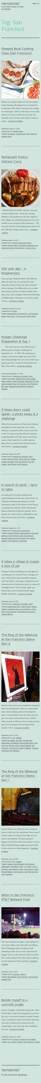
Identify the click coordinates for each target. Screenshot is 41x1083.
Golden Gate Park (13, 607)
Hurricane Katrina (21, 462)
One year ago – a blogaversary (13, 271)
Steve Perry (11, 316)
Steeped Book (18, 131)
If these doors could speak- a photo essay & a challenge (19, 414)
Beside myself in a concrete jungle (14, 1002)
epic (21, 867)
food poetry (22, 245)
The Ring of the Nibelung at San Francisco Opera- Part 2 (19, 639)
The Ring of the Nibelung (10, 751)
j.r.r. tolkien (28, 867)
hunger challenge (18, 381)
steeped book (6, 136)
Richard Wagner (25, 746)
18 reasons (11, 134)
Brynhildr (19, 740)
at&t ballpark (12, 977)
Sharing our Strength (20, 376)
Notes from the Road (28, 1039)
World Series (31, 316)
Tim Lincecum (21, 316)
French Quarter (24, 459)
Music (21, 869)
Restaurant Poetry (24, 243)
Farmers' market (13, 533)
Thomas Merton (7, 614)
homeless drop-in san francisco (19, 609)
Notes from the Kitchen (21, 531)
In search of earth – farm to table (19, 487)
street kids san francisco (26, 612)
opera (17, 746)
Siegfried (27, 748)
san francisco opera (16, 748)
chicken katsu (12, 245)
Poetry (15, 243)
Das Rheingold (19, 864)
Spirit (15, 311)
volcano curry (31, 248)
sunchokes (23, 541)
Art (14, 738)
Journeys (16, 974)
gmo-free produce (26, 536)
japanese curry (33, 245)
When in (23, 974)
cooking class (21, 134)
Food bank (11, 379)
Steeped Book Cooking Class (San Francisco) (17, 51)
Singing (18, 738)
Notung (11, 746)
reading (20, 1042)
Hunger (8, 381)
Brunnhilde (11, 740)
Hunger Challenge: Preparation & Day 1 (15, 339)
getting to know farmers (10, 536)
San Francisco (32, 134)
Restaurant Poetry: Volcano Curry (14, 159)
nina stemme (28, 869)
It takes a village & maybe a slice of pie (20, 564)
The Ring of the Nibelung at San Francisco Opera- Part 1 (19, 776)
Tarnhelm (35, 748)
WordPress (22, 1075)
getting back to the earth (29, 533)
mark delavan (13, 869)
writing (37, 1042)
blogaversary (12, 314)
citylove (13, 1042)
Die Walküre (14, 743)
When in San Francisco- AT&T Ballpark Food (18, 897)
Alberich (10, 864)
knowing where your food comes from (15, 538)
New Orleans (12, 464)
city (8, 1042)
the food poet (10, 3)
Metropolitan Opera (27, 743)
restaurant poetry (7, 248)
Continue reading (15, 121)
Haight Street (26, 607)
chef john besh (12, 459)
